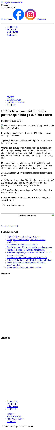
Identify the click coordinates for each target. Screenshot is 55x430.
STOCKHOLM (14, 100)
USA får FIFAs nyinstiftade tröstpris (23, 237)
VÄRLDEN (12, 32)
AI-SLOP (11, 105)
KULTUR (11, 35)
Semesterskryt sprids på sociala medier (24, 267)
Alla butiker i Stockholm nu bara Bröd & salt (27, 257)
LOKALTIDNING (15, 102)
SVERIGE (11, 29)
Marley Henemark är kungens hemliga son (26, 250)
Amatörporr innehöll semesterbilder (22, 244)
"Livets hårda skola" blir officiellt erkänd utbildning (30, 260)
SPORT (10, 97)
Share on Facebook (9, 226)
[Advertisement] (27, 66)
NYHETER (12, 27)
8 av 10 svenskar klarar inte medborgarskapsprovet (29, 247)
